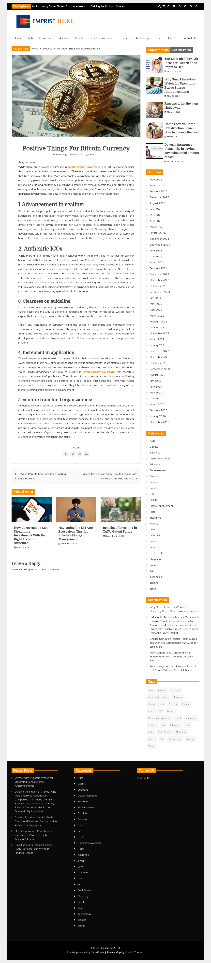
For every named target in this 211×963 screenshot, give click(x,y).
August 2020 (157, 374)
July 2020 (155, 380)
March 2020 (157, 404)
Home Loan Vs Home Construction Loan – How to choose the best (182, 128)
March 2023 (157, 315)
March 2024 (157, 262)
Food (153, 488)
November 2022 (159, 333)
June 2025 (156, 209)
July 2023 (155, 297)
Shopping (155, 559)
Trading (154, 582)
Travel (168, 6)
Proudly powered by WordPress (86, 952)
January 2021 (158, 345)
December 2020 (159, 351)
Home (18, 38)
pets (152, 547)
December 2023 (159, 274)
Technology (180, 6)
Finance (60, 154)
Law (152, 529)
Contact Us (197, 6)
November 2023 (159, 280)
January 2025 (158, 232)
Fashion (154, 476)
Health (174, 6)
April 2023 (156, 309)
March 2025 (157, 226)
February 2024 (158, 268)
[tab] (158, 50)
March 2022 (157, 339)
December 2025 (159, 197)
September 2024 (160, 244)
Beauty (154, 446)
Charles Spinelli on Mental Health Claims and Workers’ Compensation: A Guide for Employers (173, 642)
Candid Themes (134, 952)
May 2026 (156, 179)
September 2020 (160, 368)
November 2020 (159, 357)
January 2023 (158, 327)
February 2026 (158, 191)
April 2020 (156, 398)
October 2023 (158, 286)
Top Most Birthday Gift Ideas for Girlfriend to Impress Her (181, 63)
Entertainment (158, 470)
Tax (152, 570)
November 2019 (159, 422)
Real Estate (157, 553)
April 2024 (156, 256)
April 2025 (156, 221)
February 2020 (158, 410)
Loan (153, 541)
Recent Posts (181, 50)
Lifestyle (123, 38)
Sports (154, 565)
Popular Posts (158, 50)
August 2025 (157, 203)
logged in (31, 569)
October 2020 (158, 363)
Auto (31, 38)
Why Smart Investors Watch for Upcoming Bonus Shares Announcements (34, 781)
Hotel (171, 38)
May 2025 (156, 215)
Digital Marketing (160, 458)
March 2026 (157, 185)
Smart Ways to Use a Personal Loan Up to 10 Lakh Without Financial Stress (33, 848)
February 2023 (158, 321)
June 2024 (156, 250)
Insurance (155, 517)
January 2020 (158, 416)
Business (185, 6)
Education (191, 6)
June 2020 (156, 386)
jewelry (154, 523)
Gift (152, 494)
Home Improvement (100, 38)
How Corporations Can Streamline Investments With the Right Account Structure (31, 535)
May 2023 (156, 303)
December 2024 (159, 238)
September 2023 (160, 292)
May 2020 (156, 392)
